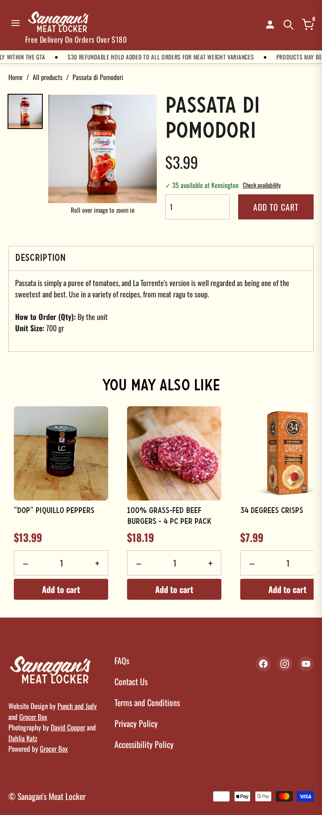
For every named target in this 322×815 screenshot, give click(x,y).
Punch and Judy (77, 706)
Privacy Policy (136, 723)
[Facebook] (263, 663)
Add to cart (276, 207)
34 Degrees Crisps (271, 511)
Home (15, 77)
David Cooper (68, 727)
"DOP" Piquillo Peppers (54, 511)
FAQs (121, 660)
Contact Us (131, 681)
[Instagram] (284, 663)
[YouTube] (306, 663)
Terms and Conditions (147, 702)
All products (47, 77)
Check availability (262, 185)
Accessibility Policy (144, 744)
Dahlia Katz (22, 738)
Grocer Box (33, 717)
